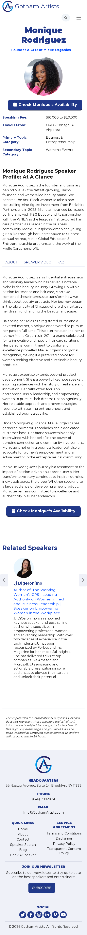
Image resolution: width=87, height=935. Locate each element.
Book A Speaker (23, 855)
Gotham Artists (37, 6)
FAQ (60, 262)
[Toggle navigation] (79, 18)
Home (23, 829)
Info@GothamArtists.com (43, 812)
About (11, 262)
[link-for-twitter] (22, 914)
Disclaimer (64, 838)
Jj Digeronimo (28, 583)
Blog (23, 850)
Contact (23, 839)
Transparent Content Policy (64, 851)
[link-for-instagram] (38, 914)
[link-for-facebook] (30, 914)
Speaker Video (37, 262)
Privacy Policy (64, 844)
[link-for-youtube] (63, 914)
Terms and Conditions (64, 833)
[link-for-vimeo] (55, 914)
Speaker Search (23, 845)
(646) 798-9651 (43, 799)
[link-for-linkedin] (47, 914)
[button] (45, 105)
